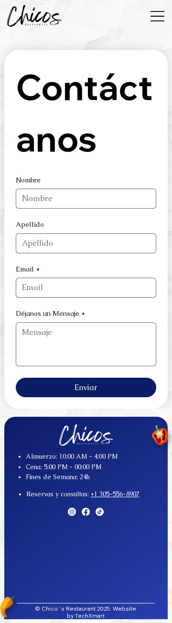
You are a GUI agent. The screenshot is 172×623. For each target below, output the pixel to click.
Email (28, 269)
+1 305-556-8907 (115, 494)
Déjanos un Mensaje (50, 313)
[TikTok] (100, 512)
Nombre (28, 180)
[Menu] (157, 15)
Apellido (30, 224)
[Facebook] (86, 512)
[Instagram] (72, 512)
